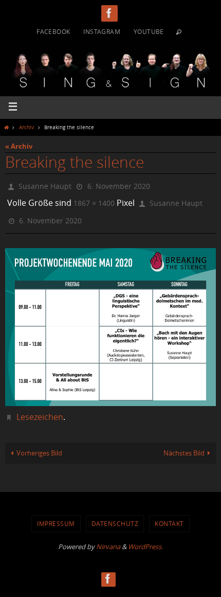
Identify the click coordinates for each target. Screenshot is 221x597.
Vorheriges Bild (39, 446)
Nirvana (108, 539)
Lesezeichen (39, 409)
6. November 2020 (118, 185)
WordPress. (145, 539)
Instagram (101, 31)
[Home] (6, 127)
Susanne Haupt (45, 185)
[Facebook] (109, 13)
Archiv (26, 127)
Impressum (56, 517)
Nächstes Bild (184, 446)
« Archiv (18, 146)
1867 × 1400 (94, 200)
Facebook (53, 31)
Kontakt (169, 517)
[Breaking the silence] (110, 320)
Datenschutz (115, 517)
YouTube (149, 31)
